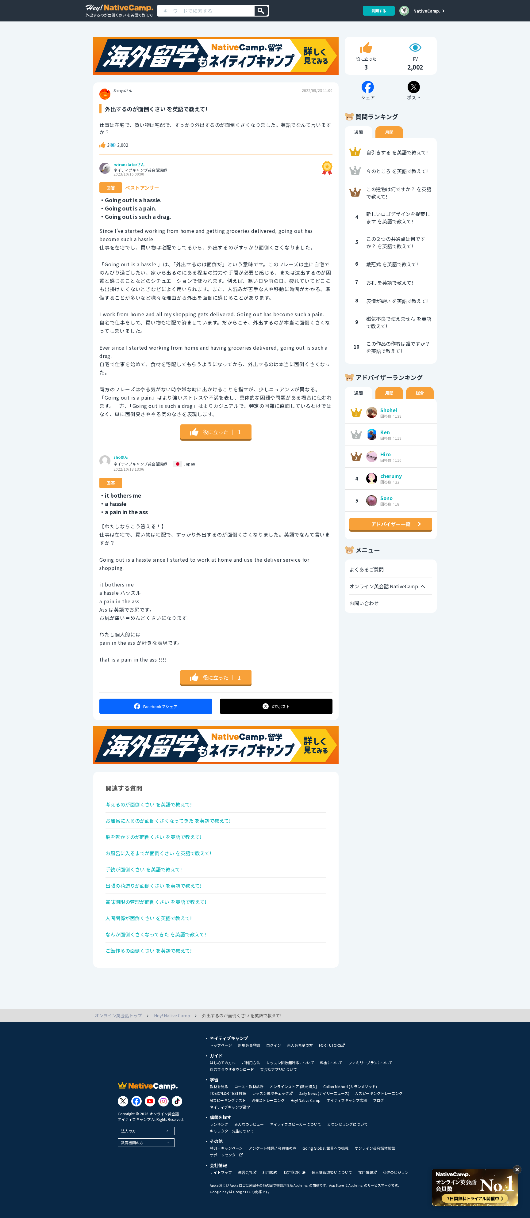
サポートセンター (224, 1155)
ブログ (378, 1100)
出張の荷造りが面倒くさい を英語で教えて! (154, 885)
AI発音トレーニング (268, 1100)
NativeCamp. (426, 10)
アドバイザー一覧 (390, 524)
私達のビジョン (396, 1172)
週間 (358, 132)
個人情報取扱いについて (332, 1172)
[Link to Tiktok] (177, 1101)
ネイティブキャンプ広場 (347, 1100)
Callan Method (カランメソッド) (350, 1086)
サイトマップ (221, 1172)
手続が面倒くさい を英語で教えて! (144, 869)
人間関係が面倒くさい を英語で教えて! (149, 918)
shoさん (120, 457)
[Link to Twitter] (123, 1101)
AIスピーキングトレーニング (379, 1093)
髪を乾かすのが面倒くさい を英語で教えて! (154, 836)
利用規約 (270, 1172)
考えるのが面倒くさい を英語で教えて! (149, 804)
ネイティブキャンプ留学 (230, 1107)
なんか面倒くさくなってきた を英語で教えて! (156, 934)
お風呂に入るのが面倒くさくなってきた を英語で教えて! (168, 820)
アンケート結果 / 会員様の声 (272, 1148)
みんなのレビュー (249, 1124)
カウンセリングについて (347, 1124)
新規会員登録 (249, 1045)
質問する (378, 10)
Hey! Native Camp (306, 1100)
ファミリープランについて (370, 1062)
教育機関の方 (132, 1142)
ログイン (273, 1045)
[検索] (261, 11)
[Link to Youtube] (150, 1101)
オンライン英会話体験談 (375, 1148)
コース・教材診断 (248, 1086)
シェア (160, 706)
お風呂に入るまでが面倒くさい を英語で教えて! (158, 853)
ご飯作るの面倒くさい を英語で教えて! (149, 950)
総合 (420, 393)
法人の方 (128, 1130)
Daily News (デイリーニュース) (324, 1093)
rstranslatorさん (128, 164)
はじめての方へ (223, 1062)
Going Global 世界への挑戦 (325, 1148)
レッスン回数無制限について (290, 1062)
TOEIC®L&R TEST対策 (228, 1093)
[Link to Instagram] (163, 1101)
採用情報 (365, 1172)
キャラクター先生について (232, 1131)
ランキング (219, 1124)
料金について (331, 1062)
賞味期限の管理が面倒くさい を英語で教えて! (156, 901)
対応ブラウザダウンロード (232, 1069)
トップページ (221, 1045)
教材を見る (219, 1086)
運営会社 (245, 1172)
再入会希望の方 (300, 1045)
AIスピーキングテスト (228, 1100)
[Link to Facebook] (136, 1101)
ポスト (281, 706)
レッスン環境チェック (270, 1093)
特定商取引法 (294, 1172)
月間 (389, 132)
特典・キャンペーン (226, 1148)
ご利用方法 (251, 1062)
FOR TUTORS (330, 1045)
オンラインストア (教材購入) (293, 1086)
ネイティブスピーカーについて (295, 1124)
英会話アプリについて (278, 1069)
